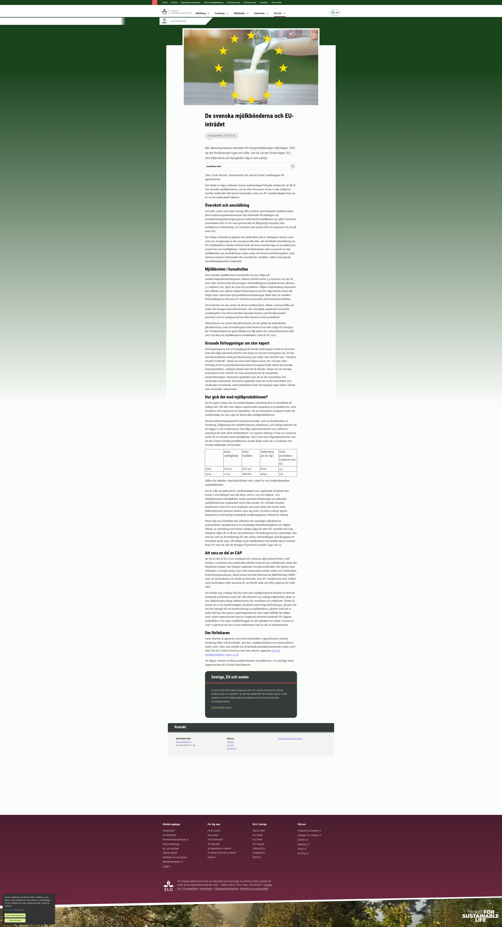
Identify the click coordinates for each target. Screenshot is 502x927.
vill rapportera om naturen (219, 848)
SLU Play (302, 853)
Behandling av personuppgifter (254, 888)
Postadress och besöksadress (290, 738)
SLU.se (165, 2)
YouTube (230, 745)
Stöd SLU (257, 857)
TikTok (301, 849)
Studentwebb (169, 830)
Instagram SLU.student (308, 835)
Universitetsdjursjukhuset (174, 839)
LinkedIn (230, 742)
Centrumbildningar (171, 844)
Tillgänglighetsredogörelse (226, 888)
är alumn (212, 857)
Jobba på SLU (259, 848)
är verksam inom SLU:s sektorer (222, 852)
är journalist (213, 835)
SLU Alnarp (258, 835)
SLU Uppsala (258, 844)
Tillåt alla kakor (15, 920)
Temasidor (264, 2)
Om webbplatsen (190, 888)
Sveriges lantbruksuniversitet (181, 12)
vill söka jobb (214, 844)
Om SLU (174, 2)
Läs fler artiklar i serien (221, 707)
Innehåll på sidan (214, 166)
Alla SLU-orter (259, 830)
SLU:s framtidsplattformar (214, 2)
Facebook (302, 844)
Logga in (166, 866)
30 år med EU (276, 2)
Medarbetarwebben (171, 861)
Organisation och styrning (190, 2)
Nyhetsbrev (231, 748)
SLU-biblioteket (169, 835)
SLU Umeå (257, 839)
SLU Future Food (233, 2)
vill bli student (214, 830)
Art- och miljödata (171, 848)
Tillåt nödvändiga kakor (15, 915)
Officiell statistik (170, 852)
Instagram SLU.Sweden (308, 830)
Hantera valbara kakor (15, 910)
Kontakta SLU (259, 852)
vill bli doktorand (215, 839)
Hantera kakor (206, 888)
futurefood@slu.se (183, 742)
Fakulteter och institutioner (175, 857)
